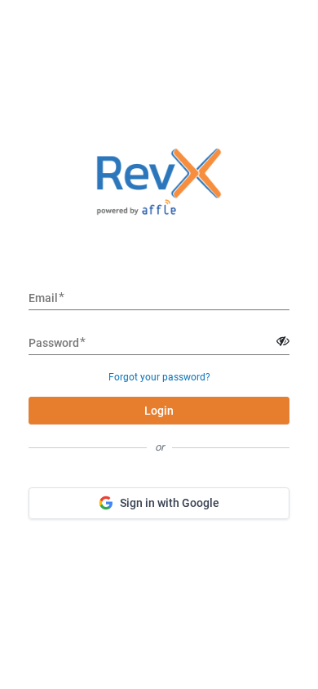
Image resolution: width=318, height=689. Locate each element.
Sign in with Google (169, 502)
